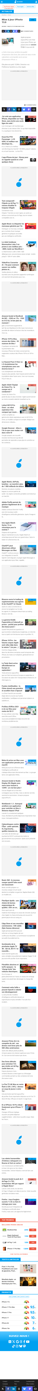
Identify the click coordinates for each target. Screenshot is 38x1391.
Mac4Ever (4, 15)
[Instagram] (17, 1346)
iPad (19, 1296)
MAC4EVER (20, 1)
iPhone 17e (6, 1302)
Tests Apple (20, 6)
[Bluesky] (20, 1346)
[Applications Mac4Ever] (10, 1342)
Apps (15, 1386)
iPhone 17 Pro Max (8, 1307)
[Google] (17, 1342)
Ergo (5, 26)
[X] (13, 1342)
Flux (15, 1384)
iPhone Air (5, 1323)
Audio (27, 1296)
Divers (9, 15)
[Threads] (21, 1342)
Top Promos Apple (9, 6)
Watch (22, 1296)
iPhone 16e (6, 1328)
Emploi (5, 1386)
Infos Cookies (30, 1384)
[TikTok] (13, 1346)
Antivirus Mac (30, 6)
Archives (16, 1381)
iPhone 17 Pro (6, 1312)
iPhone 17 (5, 1318)
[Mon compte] (36, 2)
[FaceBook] (24, 1342)
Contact (5, 1381)
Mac (10, 1296)
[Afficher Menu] (2, 2)
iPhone (14, 1296)
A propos (5, 1384)
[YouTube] (27, 1342)
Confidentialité (30, 1381)
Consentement (30, 1386)
